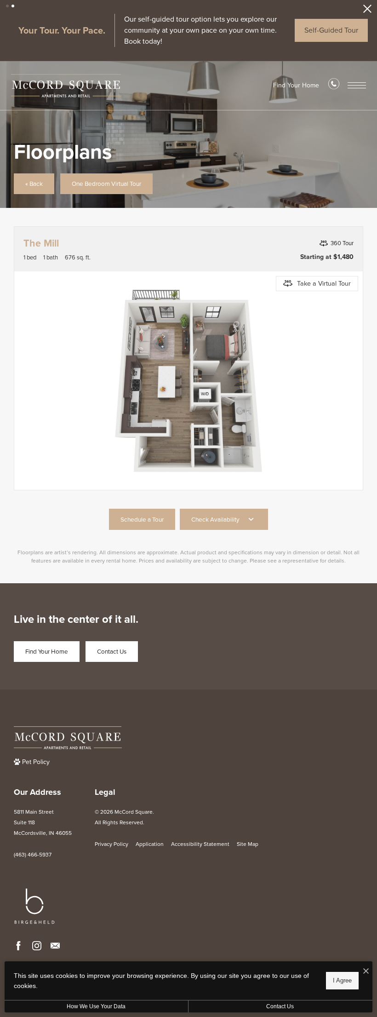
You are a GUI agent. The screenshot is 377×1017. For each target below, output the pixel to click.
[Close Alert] (367, 11)
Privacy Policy (111, 844)
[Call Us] (333, 86)
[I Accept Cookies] (366, 971)
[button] (7, 6)
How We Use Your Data (96, 1006)
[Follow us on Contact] (55, 946)
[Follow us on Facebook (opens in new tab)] (18, 946)
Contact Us (280, 1006)
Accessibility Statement (200, 844)
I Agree (342, 980)
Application (150, 844)
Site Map (247, 844)
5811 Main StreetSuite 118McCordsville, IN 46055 (43, 822)
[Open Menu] (357, 85)
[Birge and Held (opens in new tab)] (34, 906)
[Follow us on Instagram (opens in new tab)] (37, 946)
